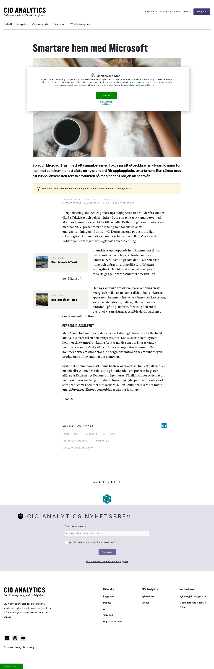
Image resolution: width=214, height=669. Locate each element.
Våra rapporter (41, 24)
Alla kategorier (82, 24)
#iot (112, 434)
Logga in (201, 11)
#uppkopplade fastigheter (77, 448)
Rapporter (108, 596)
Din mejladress (74, 526)
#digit (65, 434)
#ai (104, 434)
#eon (76, 434)
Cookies (8, 647)
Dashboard (59, 24)
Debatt (8, 24)
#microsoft (90, 434)
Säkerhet (108, 615)
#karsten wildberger (74, 441)
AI (104, 609)
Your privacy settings (106, 102)
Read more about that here (143, 85)
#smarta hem (101, 441)
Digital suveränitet (113, 621)
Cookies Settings (11, 666)
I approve (106, 95)
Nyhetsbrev (151, 11)
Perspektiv (22, 24)
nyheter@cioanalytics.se (193, 596)
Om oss (187, 11)
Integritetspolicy (24, 647)
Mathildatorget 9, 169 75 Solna (193, 604)
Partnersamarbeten (170, 11)
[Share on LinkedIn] (164, 425)
